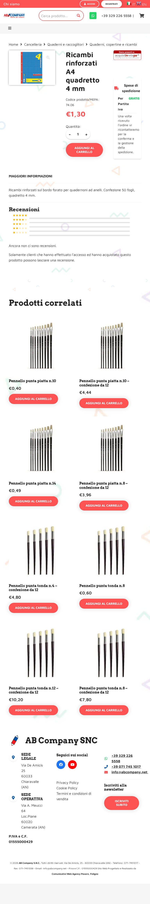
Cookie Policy (66, 788)
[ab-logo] (14, 15)
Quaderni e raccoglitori (65, 44)
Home (13, 44)
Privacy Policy (67, 783)
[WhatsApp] (92, 15)
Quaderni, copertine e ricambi (113, 44)
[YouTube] (72, 764)
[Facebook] (60, 764)
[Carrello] (141, 15)
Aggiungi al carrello (84, 149)
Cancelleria (33, 44)
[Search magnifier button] (78, 15)
